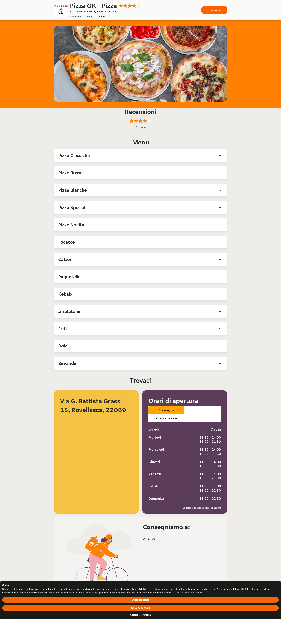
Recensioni (75, 16)
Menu (90, 16)
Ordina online (214, 10)
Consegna (166, 410)
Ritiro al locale (166, 418)
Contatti (103, 16)
